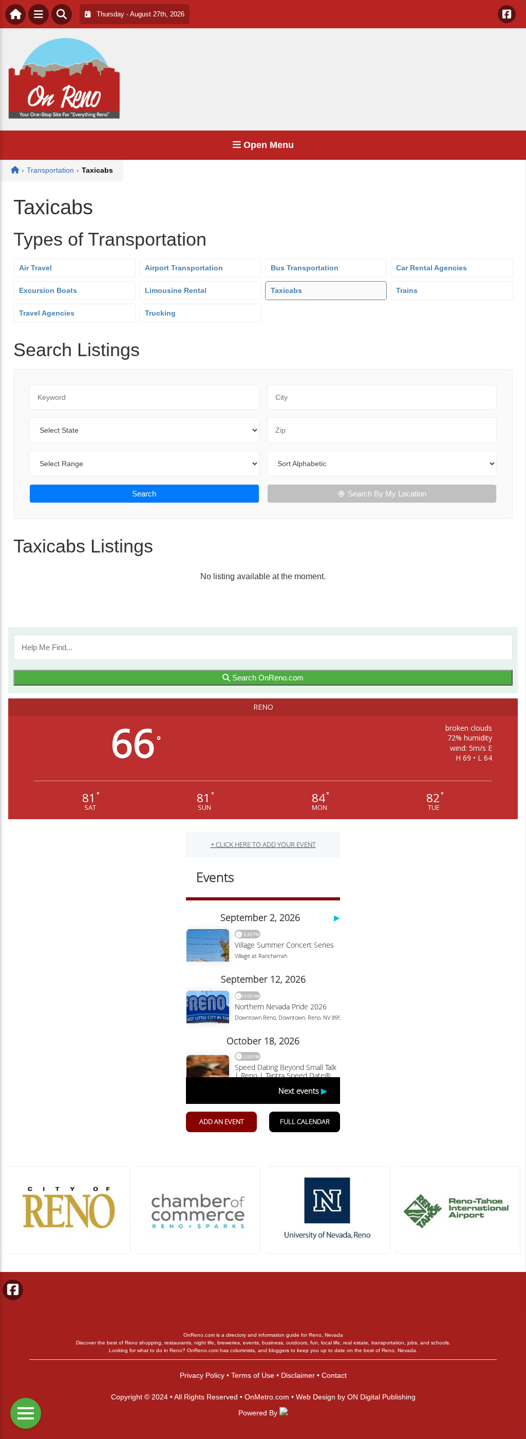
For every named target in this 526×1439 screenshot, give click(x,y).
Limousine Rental (175, 290)
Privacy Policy (202, 1375)
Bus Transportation (305, 268)
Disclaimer (298, 1375)
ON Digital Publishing (381, 1397)
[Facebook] (507, 14)
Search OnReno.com (267, 677)
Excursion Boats (48, 290)
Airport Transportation (184, 268)
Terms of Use (252, 1375)
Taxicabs (286, 290)
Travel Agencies (46, 313)
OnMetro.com (267, 1397)
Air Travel (35, 268)
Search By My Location (387, 493)
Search (144, 493)
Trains (407, 290)
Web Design (315, 1397)
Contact (334, 1375)
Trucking (160, 313)
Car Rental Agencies (431, 268)
